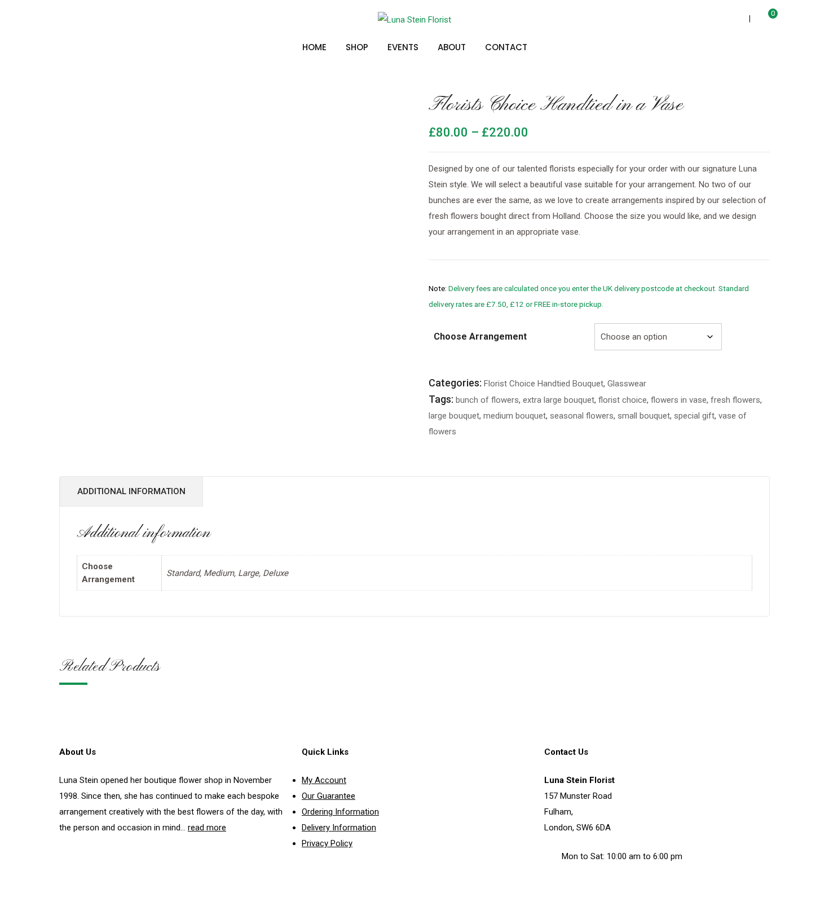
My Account (324, 780)
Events (402, 47)
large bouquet (454, 416)
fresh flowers (735, 400)
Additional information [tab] (131, 491)
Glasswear (626, 384)
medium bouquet (514, 416)
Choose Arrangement (480, 336)
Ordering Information (340, 812)
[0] (764, 20)
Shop (357, 47)
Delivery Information (339, 827)
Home (314, 47)
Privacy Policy (327, 843)
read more (207, 827)
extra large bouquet (558, 400)
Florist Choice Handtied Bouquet (543, 384)
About (452, 47)
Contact (506, 47)
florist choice (622, 400)
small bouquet (644, 416)
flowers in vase (679, 400)
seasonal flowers (582, 416)
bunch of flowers (487, 400)
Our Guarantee (328, 796)
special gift (694, 416)
